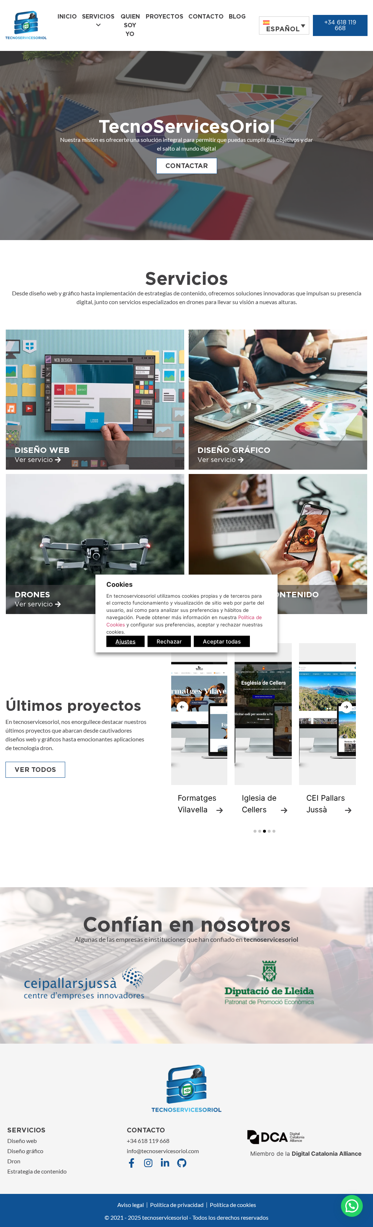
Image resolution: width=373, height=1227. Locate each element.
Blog (237, 16)
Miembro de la (306, 1153)
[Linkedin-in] (165, 1163)
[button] (255, 831)
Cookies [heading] (119, 584)
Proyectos (164, 16)
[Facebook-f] (131, 1163)
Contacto (206, 16)
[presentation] (182, 707)
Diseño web (42, 450)
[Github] (181, 1163)
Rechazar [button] (169, 641)
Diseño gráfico (233, 450)
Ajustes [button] (125, 641)
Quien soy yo (130, 25)
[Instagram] (148, 1163)
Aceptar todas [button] (222, 641)
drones (32, 594)
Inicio (67, 16)
